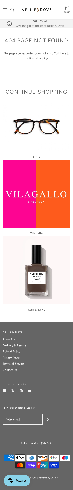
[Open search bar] (13, 10)
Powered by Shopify (48, 477)
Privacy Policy (11, 357)
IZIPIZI (36, 156)
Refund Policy (11, 351)
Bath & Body (36, 310)
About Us (9, 339)
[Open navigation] (5, 10)
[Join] (48, 419)
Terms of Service (13, 363)
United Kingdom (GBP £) (35, 443)
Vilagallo (36, 233)
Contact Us (10, 370)
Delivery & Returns (14, 345)
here (63, 53)
